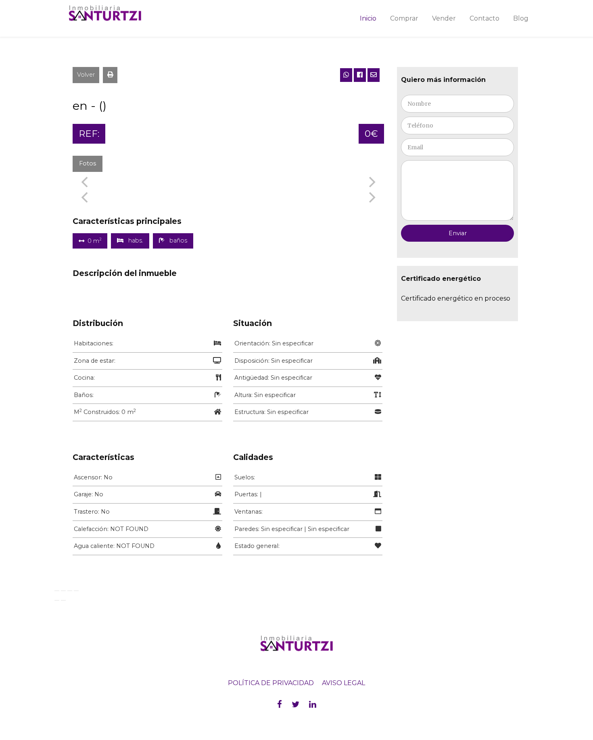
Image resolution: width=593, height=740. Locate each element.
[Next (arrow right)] (63, 600)
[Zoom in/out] (76, 590)
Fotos (87, 163)
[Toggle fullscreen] (69, 590)
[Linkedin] (312, 704)
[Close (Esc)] (56, 590)
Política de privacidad (271, 683)
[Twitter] (295, 704)
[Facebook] (279, 704)
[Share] (63, 590)
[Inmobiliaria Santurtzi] (115, 13)
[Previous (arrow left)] (56, 600)
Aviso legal (343, 683)
